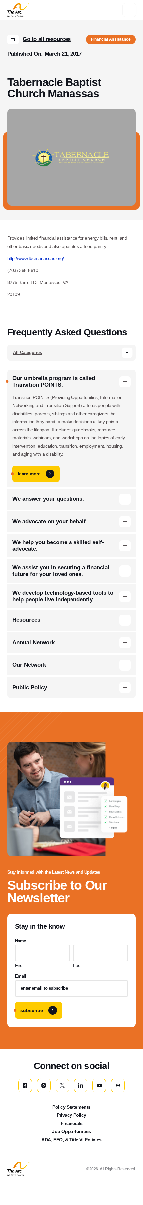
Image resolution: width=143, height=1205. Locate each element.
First (19, 965)
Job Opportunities (71, 1131)
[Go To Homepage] (18, 1169)
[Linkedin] (81, 1085)
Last (77, 965)
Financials (72, 1123)
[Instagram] (44, 1085)
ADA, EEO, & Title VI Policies (71, 1139)
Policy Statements (71, 1107)
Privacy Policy (71, 1115)
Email (20, 976)
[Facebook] (25, 1085)
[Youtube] (99, 1085)
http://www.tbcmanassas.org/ (35, 258)
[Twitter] (62, 1085)
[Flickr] (118, 1085)
